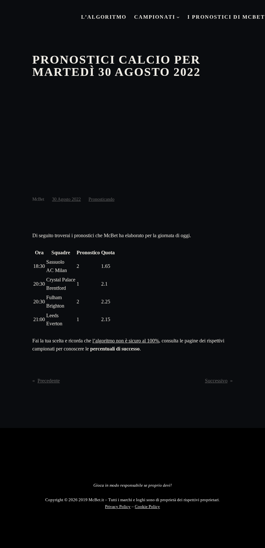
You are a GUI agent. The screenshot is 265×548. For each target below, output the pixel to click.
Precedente (48, 380)
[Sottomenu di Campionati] (178, 17)
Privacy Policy (118, 506)
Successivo (216, 380)
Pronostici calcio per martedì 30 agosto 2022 (116, 66)
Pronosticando (101, 199)
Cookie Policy (147, 506)
